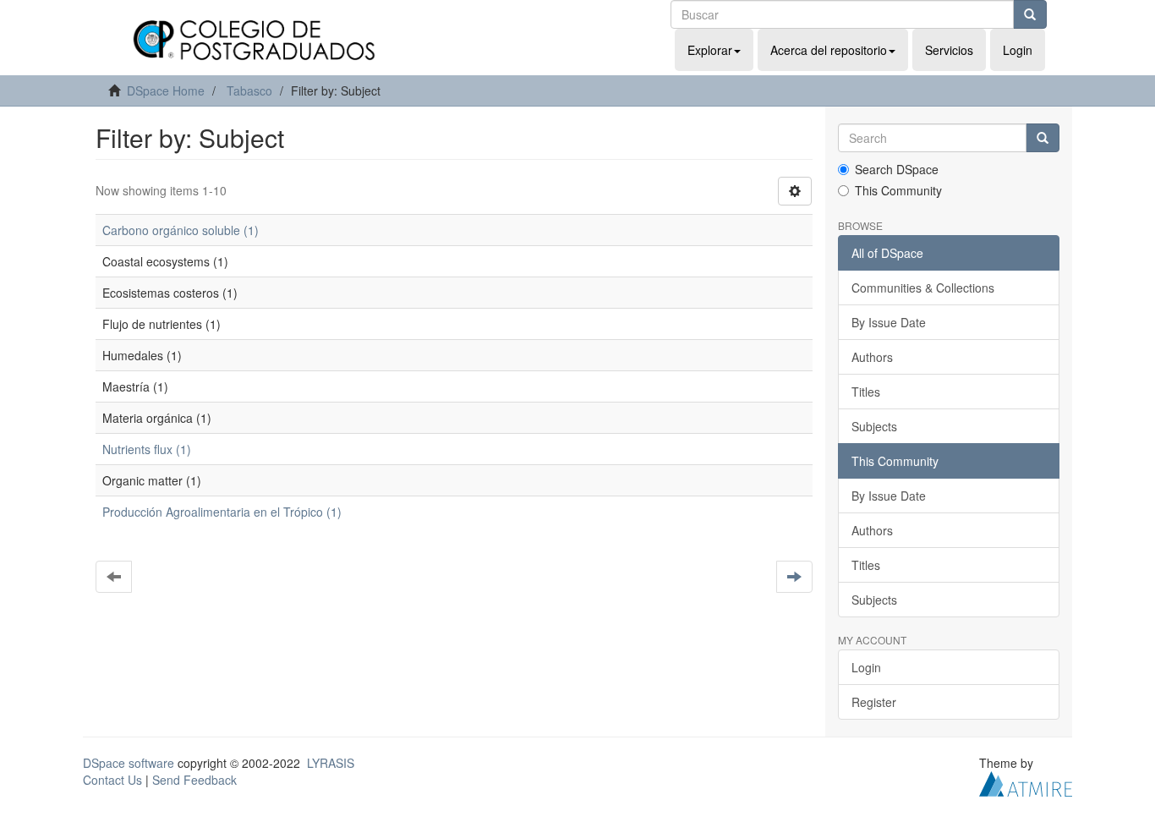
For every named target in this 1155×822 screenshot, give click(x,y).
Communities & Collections (922, 287)
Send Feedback (194, 779)
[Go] (1030, 14)
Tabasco (249, 90)
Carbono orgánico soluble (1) (180, 230)
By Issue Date (888, 322)
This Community (898, 190)
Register (873, 701)
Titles (865, 391)
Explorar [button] (709, 49)
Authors (872, 356)
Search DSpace (897, 169)
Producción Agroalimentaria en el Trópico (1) (222, 511)
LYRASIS (330, 762)
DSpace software (128, 762)
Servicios (949, 49)
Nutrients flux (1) (146, 449)
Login (866, 667)
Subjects (874, 426)
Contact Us (112, 779)
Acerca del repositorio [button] (828, 49)
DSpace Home (166, 90)
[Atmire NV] (1025, 782)
